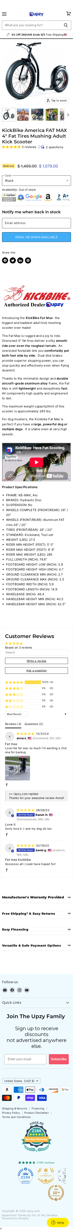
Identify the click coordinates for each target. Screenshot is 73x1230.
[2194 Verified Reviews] (36, 1152)
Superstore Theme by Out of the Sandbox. (30, 1215)
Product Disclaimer (36, 1112)
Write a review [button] (36, 661)
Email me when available (36, 237)
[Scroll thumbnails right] (67, 115)
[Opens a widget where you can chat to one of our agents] (58, 1223)
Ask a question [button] (36, 670)
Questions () (34, 724)
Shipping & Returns (14, 1108)
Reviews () (13, 724)
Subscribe (59, 1059)
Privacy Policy (11, 1112)
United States (19, 1081)
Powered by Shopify (15, 1218)
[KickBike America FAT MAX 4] (8, 114)
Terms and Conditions (16, 1117)
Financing (38, 1108)
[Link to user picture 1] (17, 768)
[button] (12, 147)
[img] (26, 733)
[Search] (65, 25)
